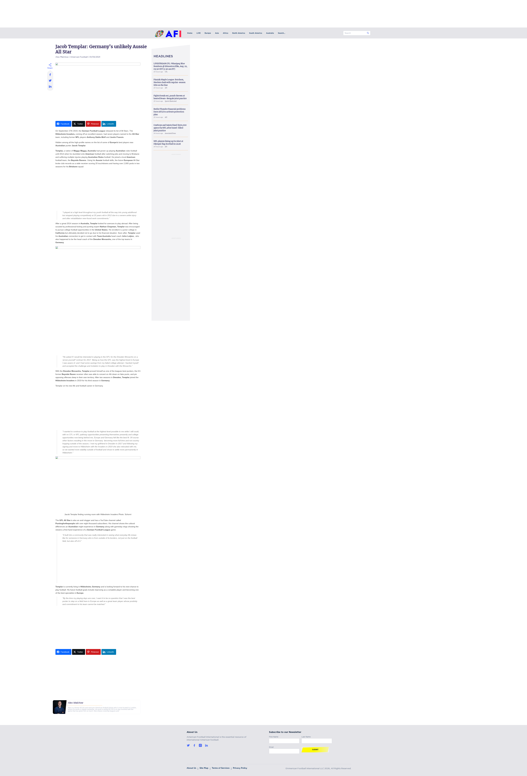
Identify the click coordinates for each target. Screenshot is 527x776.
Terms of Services (220, 768)
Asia (217, 33)
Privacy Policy (240, 768)
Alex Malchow (62, 56)
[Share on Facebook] (50, 74)
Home (189, 33)
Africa (225, 33)
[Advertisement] (97, 189)
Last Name (306, 736)
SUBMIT (315, 750)
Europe (208, 33)
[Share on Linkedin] (50, 87)
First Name (273, 736)
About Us (191, 768)
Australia (270, 33)
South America (255, 33)
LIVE (199, 33)
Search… (281, 33)
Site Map (204, 768)
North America (238, 33)
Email (271, 746)
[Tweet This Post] (50, 80)
